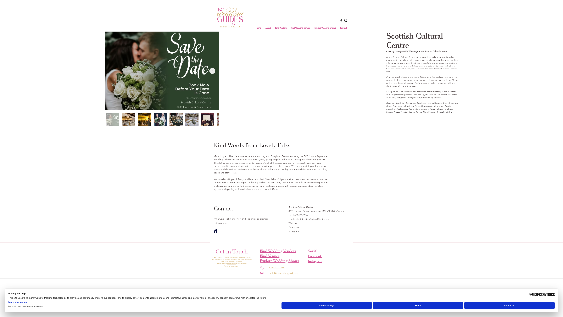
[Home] (216, 231)
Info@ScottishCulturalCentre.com (312, 219)
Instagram (294, 231)
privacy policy (231, 264)
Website (293, 223)
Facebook (294, 227)
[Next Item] (212, 71)
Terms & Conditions (231, 266)
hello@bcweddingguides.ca (283, 273)
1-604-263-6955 (300, 215)
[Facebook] (341, 20)
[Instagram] (345, 20)
